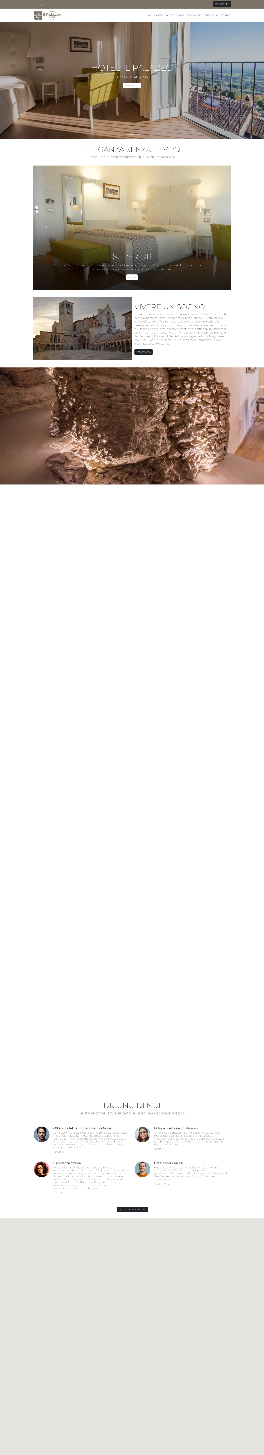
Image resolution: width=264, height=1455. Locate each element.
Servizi (180, 15)
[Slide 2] (132, 134)
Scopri (132, 277)
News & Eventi (193, 15)
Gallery (169, 15)
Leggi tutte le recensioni (132, 1209)
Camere (158, 15)
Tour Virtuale (211, 15)
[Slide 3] (137, 134)
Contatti (226, 15)
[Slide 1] (126, 134)
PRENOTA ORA (222, 4)
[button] (42, 4)
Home (149, 15)
